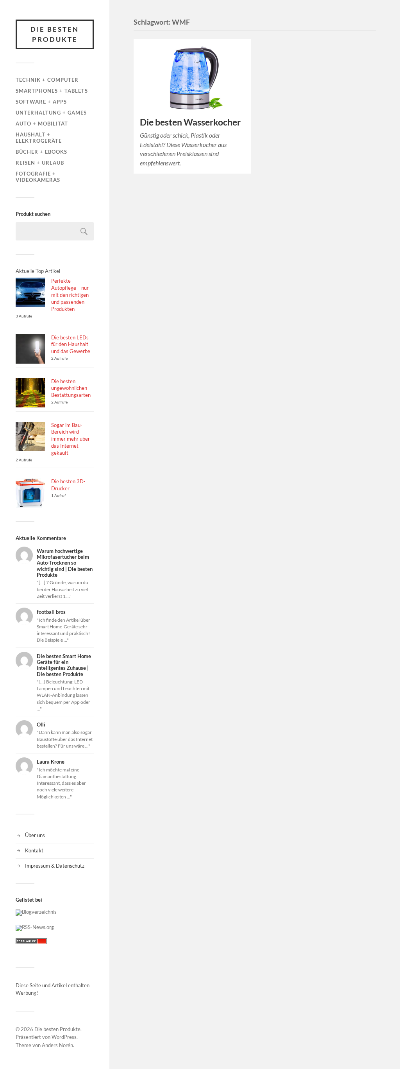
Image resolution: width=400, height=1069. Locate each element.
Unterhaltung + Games (51, 112)
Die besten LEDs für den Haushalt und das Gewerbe (70, 344)
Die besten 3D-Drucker (68, 484)
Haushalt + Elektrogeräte (39, 137)
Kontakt (34, 850)
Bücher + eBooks (41, 152)
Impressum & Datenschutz (54, 866)
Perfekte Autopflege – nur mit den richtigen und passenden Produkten (70, 295)
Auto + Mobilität (42, 123)
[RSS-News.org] (35, 927)
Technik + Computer (47, 80)
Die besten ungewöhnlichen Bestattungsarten (71, 388)
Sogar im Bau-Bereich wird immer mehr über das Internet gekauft (70, 439)
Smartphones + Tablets (52, 91)
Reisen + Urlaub (40, 163)
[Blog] (36, 912)
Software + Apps (41, 102)
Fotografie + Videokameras (38, 176)
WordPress (64, 1037)
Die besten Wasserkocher (190, 122)
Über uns (35, 835)
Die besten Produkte (54, 34)
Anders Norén (57, 1045)
